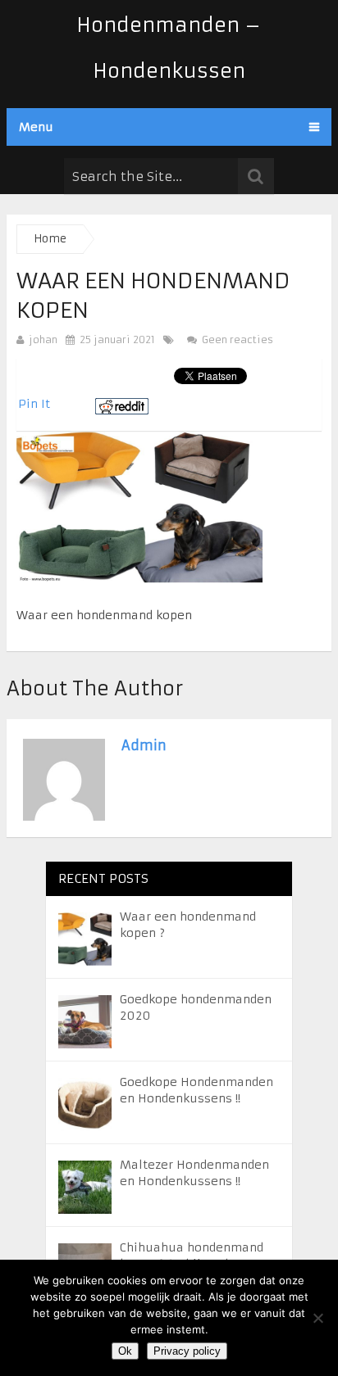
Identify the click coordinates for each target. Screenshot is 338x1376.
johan (43, 339)
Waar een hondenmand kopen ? (188, 924)
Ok (125, 1351)
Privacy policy (187, 1351)
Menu (36, 127)
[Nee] (317, 1318)
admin (144, 745)
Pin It (34, 403)
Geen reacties (236, 339)
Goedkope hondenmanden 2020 (196, 1007)
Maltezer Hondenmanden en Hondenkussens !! (194, 1172)
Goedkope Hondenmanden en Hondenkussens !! (196, 1090)
